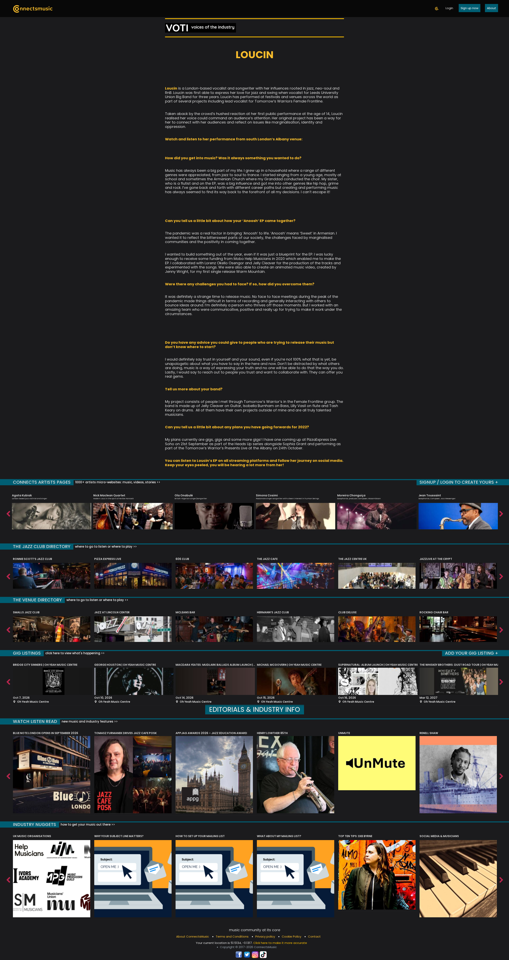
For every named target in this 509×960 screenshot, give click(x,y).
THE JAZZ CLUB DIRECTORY (41, 546)
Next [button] (501, 513)
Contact (314, 936)
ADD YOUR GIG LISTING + (471, 653)
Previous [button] (8, 513)
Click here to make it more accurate (280, 943)
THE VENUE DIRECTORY (37, 600)
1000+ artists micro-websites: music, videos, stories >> (117, 482)
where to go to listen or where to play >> (105, 546)
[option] (51, 510)
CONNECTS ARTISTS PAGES (42, 482)
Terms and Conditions (232, 936)
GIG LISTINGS (27, 653)
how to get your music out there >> (87, 824)
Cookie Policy (291, 936)
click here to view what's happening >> (75, 653)
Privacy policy (265, 936)
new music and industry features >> (89, 721)
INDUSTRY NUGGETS (34, 824)
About (491, 8)
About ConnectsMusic (192, 936)
